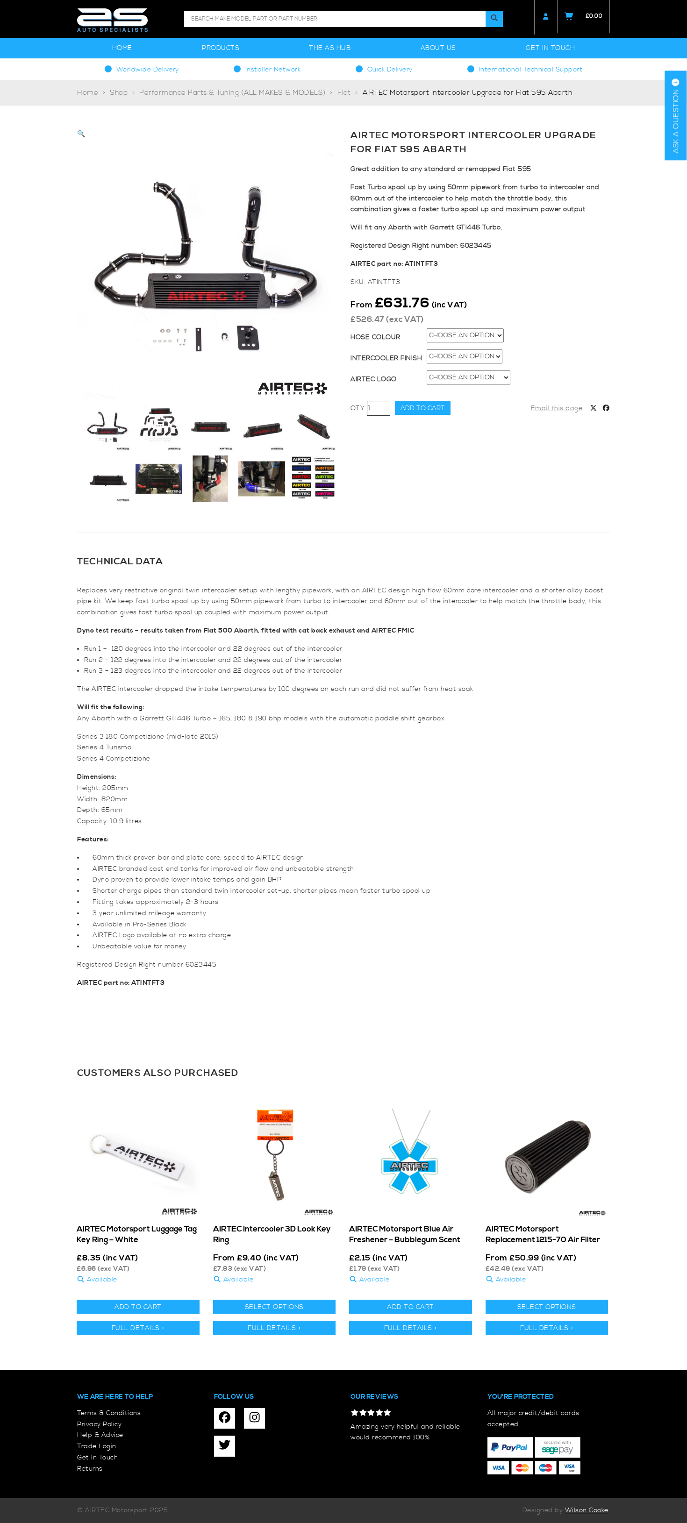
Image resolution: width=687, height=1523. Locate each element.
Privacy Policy (99, 1424)
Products (220, 48)
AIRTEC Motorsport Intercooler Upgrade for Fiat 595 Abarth (467, 92)
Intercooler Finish (386, 358)
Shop (119, 92)
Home (122, 48)
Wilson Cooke (586, 1510)
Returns (90, 1469)
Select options (274, 1307)
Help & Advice (100, 1435)
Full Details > (138, 1328)
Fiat (344, 92)
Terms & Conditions (109, 1413)
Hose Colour (376, 337)
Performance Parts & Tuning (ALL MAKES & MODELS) (232, 92)
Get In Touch (550, 48)
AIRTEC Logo (374, 379)
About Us (438, 48)
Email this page (557, 408)
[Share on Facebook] (606, 408)
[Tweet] (593, 408)
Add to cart (423, 408)
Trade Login (96, 1446)
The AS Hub (330, 48)
